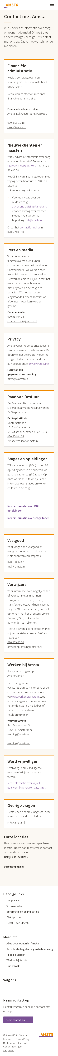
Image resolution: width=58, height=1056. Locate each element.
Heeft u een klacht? (17, 923)
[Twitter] (7, 872)
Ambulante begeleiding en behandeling (29, 949)
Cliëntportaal (14, 917)
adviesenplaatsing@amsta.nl (24, 647)
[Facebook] (13, 872)
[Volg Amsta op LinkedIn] (15, 986)
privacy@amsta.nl (18, 379)
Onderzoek (13, 966)
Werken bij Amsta (16, 960)
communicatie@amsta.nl (22, 321)
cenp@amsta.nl (16, 127)
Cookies (7, 1039)
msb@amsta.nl (16, 566)
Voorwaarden (14, 906)
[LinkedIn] (20, 872)
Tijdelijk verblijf (15, 955)
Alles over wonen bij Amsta (22, 943)
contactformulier (30, 227)
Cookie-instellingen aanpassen (12, 1048)
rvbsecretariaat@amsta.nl (23, 441)
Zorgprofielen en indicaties (22, 911)
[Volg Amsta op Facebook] (4, 986)
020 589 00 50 (15, 232)
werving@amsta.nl (18, 743)
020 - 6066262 (15, 562)
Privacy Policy (22, 1039)
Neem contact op (15, 1019)
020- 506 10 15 (16, 122)
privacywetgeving (38, 363)
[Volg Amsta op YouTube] (20, 986)
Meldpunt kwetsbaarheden (16, 1043)
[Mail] (26, 872)
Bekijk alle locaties (16, 857)
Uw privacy (12, 900)
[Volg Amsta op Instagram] (26, 986)
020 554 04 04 (15, 316)
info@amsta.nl (16, 822)
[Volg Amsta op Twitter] (10, 986)
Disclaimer (24, 1035)
